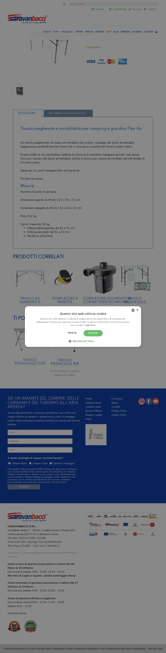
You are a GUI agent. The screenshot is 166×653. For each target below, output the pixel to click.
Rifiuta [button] (72, 333)
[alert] (83, 326)
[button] (83, 341)
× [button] (137, 310)
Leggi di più (89, 325)
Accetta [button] (93, 333)
